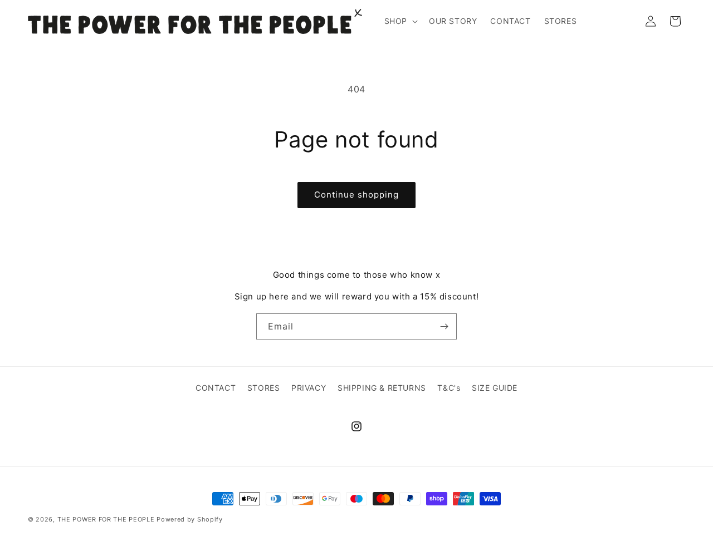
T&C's (448, 387)
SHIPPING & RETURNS (382, 387)
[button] (400, 21)
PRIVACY (308, 387)
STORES (263, 387)
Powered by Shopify (190, 519)
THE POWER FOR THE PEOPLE (106, 519)
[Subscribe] (444, 326)
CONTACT (216, 387)
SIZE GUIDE (494, 387)
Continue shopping (356, 194)
